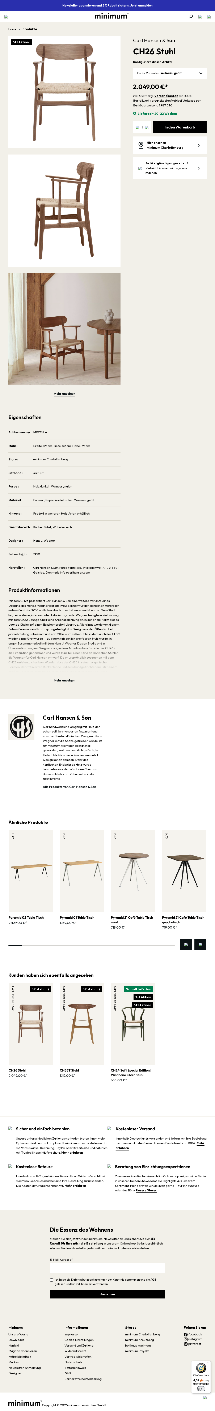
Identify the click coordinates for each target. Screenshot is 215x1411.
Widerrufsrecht (75, 1351)
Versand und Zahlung (78, 1345)
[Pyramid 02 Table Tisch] (31, 871)
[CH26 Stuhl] (31, 1024)
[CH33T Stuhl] (82, 1024)
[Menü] (7, 16)
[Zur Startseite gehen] (109, 16)
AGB (153, 1279)
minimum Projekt (137, 1351)
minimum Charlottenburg (142, 1334)
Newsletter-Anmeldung (24, 1368)
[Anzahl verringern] (137, 127)
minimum (15, 1327)
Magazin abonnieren (22, 1351)
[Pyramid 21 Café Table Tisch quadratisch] (184, 871)
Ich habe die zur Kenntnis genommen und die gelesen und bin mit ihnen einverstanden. (105, 1282)
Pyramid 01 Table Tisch (77, 917)
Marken (13, 1362)
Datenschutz (73, 1362)
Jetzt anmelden (141, 5)
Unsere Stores (146, 1190)
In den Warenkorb (180, 127)
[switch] (201, 1388)
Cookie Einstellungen (79, 1340)
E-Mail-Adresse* (61, 1260)
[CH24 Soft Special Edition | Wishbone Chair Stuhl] (133, 1024)
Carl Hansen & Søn (154, 40)
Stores (130, 1327)
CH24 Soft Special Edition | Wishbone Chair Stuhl (131, 1072)
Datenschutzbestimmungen (89, 1279)
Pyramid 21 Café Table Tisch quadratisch (183, 919)
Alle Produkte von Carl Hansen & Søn (69, 787)
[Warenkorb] (208, 16)
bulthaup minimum (138, 1345)
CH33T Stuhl (69, 1070)
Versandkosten (166, 96)
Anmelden (107, 1294)
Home (12, 29)
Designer (15, 1373)
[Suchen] (191, 16)
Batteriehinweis (75, 1368)
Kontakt (13, 1345)
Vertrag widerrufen (78, 1357)
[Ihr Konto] (200, 16)
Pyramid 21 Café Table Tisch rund (132, 919)
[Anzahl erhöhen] (147, 127)
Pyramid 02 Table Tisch (26, 917)
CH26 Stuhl (17, 1070)
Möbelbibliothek (19, 1357)
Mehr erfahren (72, 1152)
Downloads (16, 1340)
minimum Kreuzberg (139, 1340)
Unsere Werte (18, 1334)
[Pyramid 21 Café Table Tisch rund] (133, 871)
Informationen (76, 1327)
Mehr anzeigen (64, 394)
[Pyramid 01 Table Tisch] (82, 871)
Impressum (72, 1334)
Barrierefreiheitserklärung (83, 1379)
